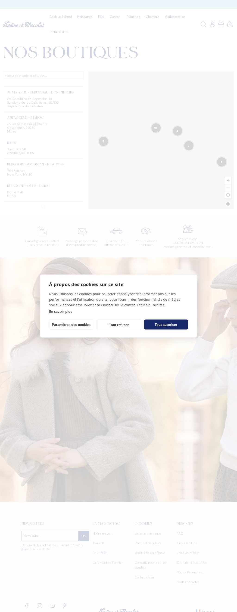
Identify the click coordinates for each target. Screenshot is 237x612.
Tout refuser (119, 325)
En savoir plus (60, 311)
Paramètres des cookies (71, 324)
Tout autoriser (166, 324)
